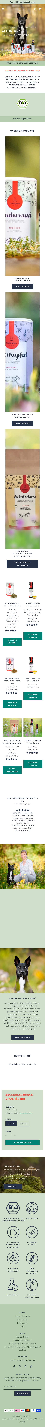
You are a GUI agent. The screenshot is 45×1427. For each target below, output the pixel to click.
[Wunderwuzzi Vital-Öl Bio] (32, 590)
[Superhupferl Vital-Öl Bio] (32, 665)
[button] (11, 631)
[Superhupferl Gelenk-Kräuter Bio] (12, 665)
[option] (22, 2)
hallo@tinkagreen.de (26, 1361)
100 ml (11, 1124)
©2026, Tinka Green (22, 1416)
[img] (23, 810)
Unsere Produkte (22, 1317)
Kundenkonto (22, 1337)
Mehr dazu (13, 1187)
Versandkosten (26, 1113)
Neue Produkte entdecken (22, 563)
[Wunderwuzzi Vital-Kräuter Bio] (12, 590)
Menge (8, 1131)
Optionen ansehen (12, 641)
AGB (35, 1419)
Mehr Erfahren (22, 1037)
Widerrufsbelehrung (10, 1419)
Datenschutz (26, 1419)
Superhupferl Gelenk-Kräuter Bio (12, 680)
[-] (6, 1136)
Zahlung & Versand (22, 1340)
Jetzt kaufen (22, 287)
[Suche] (35, 9)
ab (12, 626)
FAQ (22, 1327)
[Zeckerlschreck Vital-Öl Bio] (32, 727)
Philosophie (22, 1323)
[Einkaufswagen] (40, 9)
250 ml (24, 1124)
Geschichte (22, 1320)
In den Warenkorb (12, 770)
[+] (15, 1136)
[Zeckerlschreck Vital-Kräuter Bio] (12, 727)
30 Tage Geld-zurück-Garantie (22, 1344)
